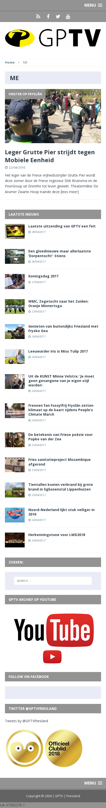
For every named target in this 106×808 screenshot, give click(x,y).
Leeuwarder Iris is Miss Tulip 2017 (58, 351)
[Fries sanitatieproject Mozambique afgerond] (15, 469)
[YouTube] (67, 16)
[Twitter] (57, 16)
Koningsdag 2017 (43, 276)
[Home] (38, 16)
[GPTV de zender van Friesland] (53, 37)
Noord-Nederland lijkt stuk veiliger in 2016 (61, 511)
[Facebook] (48, 16)
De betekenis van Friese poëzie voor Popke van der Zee (60, 436)
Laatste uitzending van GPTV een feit (62, 226)
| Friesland (72, 796)
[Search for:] (53, 581)
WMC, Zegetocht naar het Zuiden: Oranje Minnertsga (58, 303)
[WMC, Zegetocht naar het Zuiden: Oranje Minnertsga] (15, 311)
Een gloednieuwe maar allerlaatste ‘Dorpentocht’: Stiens (59, 253)
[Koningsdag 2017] (15, 286)
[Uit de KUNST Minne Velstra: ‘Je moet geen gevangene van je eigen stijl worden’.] (15, 386)
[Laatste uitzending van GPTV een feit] (15, 236)
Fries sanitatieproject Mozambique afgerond (59, 461)
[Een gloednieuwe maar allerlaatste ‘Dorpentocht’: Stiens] (15, 261)
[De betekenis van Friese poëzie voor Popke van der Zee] (15, 444)
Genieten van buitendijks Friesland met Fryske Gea (63, 328)
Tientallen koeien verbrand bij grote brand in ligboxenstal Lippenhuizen (60, 486)
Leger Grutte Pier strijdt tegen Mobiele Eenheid (50, 156)
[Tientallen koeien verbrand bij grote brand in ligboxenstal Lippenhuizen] (15, 494)
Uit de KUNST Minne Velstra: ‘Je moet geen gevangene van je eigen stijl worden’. (61, 380)
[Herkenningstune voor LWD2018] (15, 544)
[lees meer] (70, 191)
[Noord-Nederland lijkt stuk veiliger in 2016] (15, 519)
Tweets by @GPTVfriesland (26, 720)
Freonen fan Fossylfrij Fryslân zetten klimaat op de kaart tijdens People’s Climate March (60, 410)
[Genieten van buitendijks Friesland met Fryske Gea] (15, 336)
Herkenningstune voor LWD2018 (56, 534)
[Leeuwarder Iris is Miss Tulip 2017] (15, 361)
